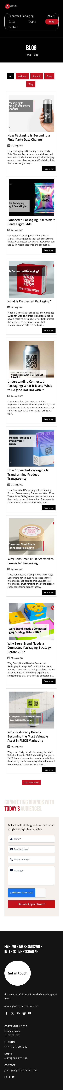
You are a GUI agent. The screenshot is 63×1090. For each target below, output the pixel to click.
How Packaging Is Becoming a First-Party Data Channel (28, 137)
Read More (48, 168)
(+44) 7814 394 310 (15, 1047)
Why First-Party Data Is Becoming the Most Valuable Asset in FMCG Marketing (27, 736)
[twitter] (12, 1013)
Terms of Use (11, 1035)
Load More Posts (31, 782)
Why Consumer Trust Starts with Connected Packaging (30, 561)
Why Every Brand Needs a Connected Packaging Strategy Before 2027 (29, 647)
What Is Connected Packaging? (29, 301)
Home (28, 54)
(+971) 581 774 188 (15, 1058)
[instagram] (24, 1013)
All (10, 76)
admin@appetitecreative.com (21, 1006)
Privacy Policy (12, 1031)
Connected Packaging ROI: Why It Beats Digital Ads (31, 222)
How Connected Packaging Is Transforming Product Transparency (27, 474)
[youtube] (29, 1013)
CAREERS (9, 1077)
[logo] (10, 4)
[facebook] (6, 1013)
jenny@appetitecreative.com (21, 1070)
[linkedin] (18, 1013)
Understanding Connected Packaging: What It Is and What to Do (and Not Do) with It (29, 385)
